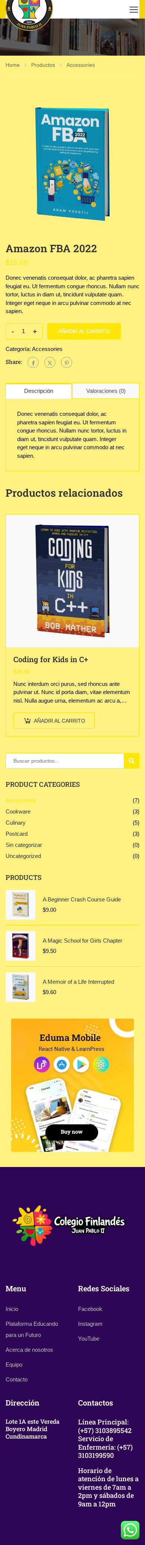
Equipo (14, 1364)
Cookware (18, 811)
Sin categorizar (24, 845)
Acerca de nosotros (29, 1350)
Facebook (90, 1309)
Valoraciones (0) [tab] (106, 391)
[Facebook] (33, 362)
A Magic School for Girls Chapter (82, 940)
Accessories (81, 65)
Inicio (12, 1309)
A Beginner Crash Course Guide (82, 899)
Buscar (134, 761)
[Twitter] (49, 362)
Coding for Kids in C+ (50, 659)
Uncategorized (23, 856)
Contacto (17, 1379)
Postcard (17, 834)
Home (13, 65)
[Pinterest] (66, 362)
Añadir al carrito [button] (59, 721)
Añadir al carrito (84, 331)
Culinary (16, 822)
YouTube (88, 1338)
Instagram (90, 1324)
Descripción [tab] (38, 391)
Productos (43, 65)
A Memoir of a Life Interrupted (78, 982)
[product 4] (72, 164)
